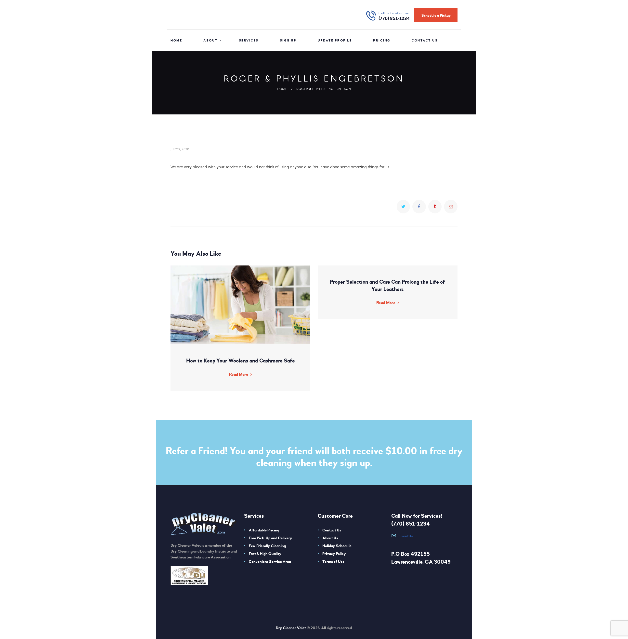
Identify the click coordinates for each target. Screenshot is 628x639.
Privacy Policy (334, 553)
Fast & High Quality (265, 553)
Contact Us (331, 530)
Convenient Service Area (270, 561)
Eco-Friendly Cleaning (267, 545)
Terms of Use (333, 561)
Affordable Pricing (264, 530)
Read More (238, 374)
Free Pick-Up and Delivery (270, 538)
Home (282, 88)
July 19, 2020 (179, 149)
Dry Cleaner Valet (291, 627)
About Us (330, 538)
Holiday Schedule (337, 545)
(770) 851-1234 (410, 523)
